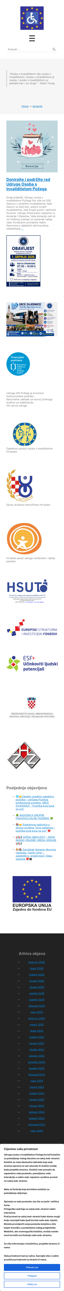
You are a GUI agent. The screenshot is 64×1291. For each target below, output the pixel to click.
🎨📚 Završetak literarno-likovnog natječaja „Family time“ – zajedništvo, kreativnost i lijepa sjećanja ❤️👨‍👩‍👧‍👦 (36, 854)
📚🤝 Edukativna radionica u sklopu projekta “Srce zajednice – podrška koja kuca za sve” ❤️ (35, 827)
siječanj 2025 (37, 1055)
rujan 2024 (36, 1080)
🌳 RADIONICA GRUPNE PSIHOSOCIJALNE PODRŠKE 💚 (34, 817)
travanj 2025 (36, 1043)
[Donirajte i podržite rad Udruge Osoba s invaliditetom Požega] (32, 146)
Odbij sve (32, 1284)
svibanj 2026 (36, 974)
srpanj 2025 (37, 1024)
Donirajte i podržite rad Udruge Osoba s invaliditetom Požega (28, 184)
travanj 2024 (36, 1099)
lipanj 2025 (36, 1030)
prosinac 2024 (36, 1062)
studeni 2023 (36, 1118)
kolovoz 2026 (36, 962)
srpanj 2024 (37, 1087)
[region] (32, 1217)
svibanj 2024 (36, 1093)
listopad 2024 (36, 1074)
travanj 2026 (36, 980)
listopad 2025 (36, 1005)
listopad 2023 (36, 1124)
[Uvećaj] (53, 306)
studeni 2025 (36, 999)
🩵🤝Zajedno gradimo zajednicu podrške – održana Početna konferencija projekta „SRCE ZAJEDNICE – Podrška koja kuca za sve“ (35, 802)
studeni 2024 (36, 1068)
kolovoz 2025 (36, 1018)
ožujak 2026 (36, 987)
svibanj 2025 (36, 1037)
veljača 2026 (36, 993)
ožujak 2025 (36, 1049)
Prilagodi (32, 1275)
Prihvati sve (32, 1267)
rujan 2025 (36, 1012)
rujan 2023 (36, 1130)
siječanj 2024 (37, 1112)
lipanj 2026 (36, 968)
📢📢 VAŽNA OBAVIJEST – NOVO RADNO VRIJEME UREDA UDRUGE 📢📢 (36, 840)
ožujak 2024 (36, 1105)
